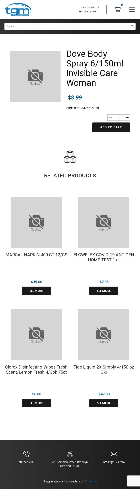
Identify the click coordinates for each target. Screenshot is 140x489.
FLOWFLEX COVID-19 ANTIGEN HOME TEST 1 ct (104, 257)
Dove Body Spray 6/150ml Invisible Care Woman (94, 68)
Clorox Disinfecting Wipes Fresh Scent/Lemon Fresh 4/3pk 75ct (36, 370)
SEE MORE (36, 291)
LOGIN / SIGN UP (89, 7)
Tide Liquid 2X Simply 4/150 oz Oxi (103, 370)
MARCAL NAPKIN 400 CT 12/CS (36, 254)
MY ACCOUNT (88, 11)
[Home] (18, 9)
